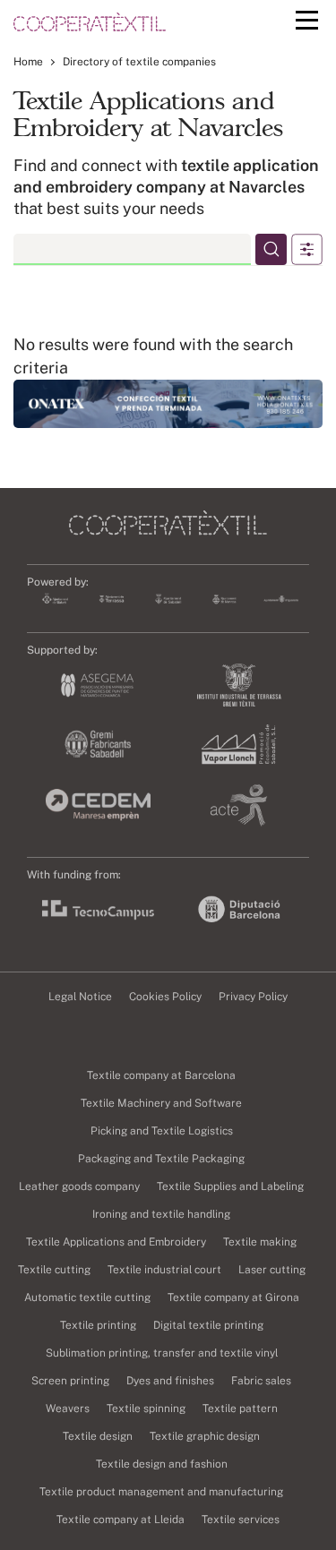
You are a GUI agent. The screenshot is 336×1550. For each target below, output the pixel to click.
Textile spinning (146, 1408)
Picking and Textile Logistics (161, 1131)
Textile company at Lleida (120, 1519)
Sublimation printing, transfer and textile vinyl (162, 1353)
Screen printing (70, 1380)
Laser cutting (272, 1269)
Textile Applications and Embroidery (116, 1242)
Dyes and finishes (170, 1380)
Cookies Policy (165, 996)
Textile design (98, 1436)
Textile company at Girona (233, 1297)
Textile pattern (240, 1408)
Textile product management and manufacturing (161, 1492)
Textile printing (98, 1325)
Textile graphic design (205, 1436)
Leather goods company (79, 1186)
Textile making (260, 1242)
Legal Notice (80, 996)
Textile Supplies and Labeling (230, 1186)
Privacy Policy (253, 996)
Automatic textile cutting (87, 1297)
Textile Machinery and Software (161, 1103)
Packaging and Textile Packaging (161, 1158)
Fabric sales (261, 1380)
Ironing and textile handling (161, 1214)
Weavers (68, 1408)
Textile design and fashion (162, 1464)
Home (28, 62)
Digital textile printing (208, 1325)
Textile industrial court (164, 1269)
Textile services (241, 1519)
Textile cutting (54, 1269)
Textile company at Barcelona (161, 1075)
